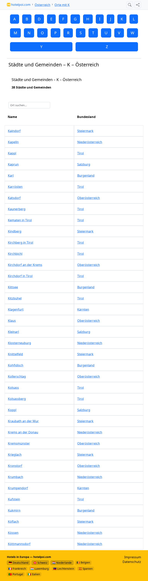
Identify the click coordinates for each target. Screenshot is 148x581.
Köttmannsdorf (19, 544)
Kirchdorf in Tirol (20, 276)
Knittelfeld (15, 354)
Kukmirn (14, 510)
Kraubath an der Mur (23, 421)
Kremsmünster (19, 443)
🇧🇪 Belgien (83, 562)
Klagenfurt (16, 309)
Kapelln (13, 142)
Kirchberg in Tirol (20, 242)
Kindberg (14, 231)
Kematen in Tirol (20, 220)
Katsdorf (14, 198)
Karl (11, 175)
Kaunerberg (16, 209)
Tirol (80, 153)
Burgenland (85, 175)
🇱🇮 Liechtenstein (63, 568)
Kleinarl (13, 332)
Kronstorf (15, 466)
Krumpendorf (18, 488)
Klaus (12, 321)
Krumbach (15, 477)
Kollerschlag (17, 376)
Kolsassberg (17, 399)
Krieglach (15, 454)
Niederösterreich (89, 142)
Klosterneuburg (19, 343)
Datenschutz (132, 562)
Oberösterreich (88, 198)
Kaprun (13, 164)
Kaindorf (14, 131)
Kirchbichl (15, 254)
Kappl (12, 153)
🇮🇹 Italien (34, 574)
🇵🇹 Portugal (15, 574)
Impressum (132, 557)
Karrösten (15, 187)
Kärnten (83, 309)
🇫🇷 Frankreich (17, 568)
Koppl (12, 410)
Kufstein (14, 499)
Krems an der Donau (23, 432)
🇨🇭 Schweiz (40, 562)
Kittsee (13, 287)
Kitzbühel (15, 298)
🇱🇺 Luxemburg (39, 568)
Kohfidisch (15, 365)
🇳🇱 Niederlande (62, 562)
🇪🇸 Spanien (85, 568)
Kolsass (13, 387)
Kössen (13, 533)
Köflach (13, 521)
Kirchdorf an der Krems (25, 265)
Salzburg (83, 164)
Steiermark (85, 131)
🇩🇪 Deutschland (18, 562)
